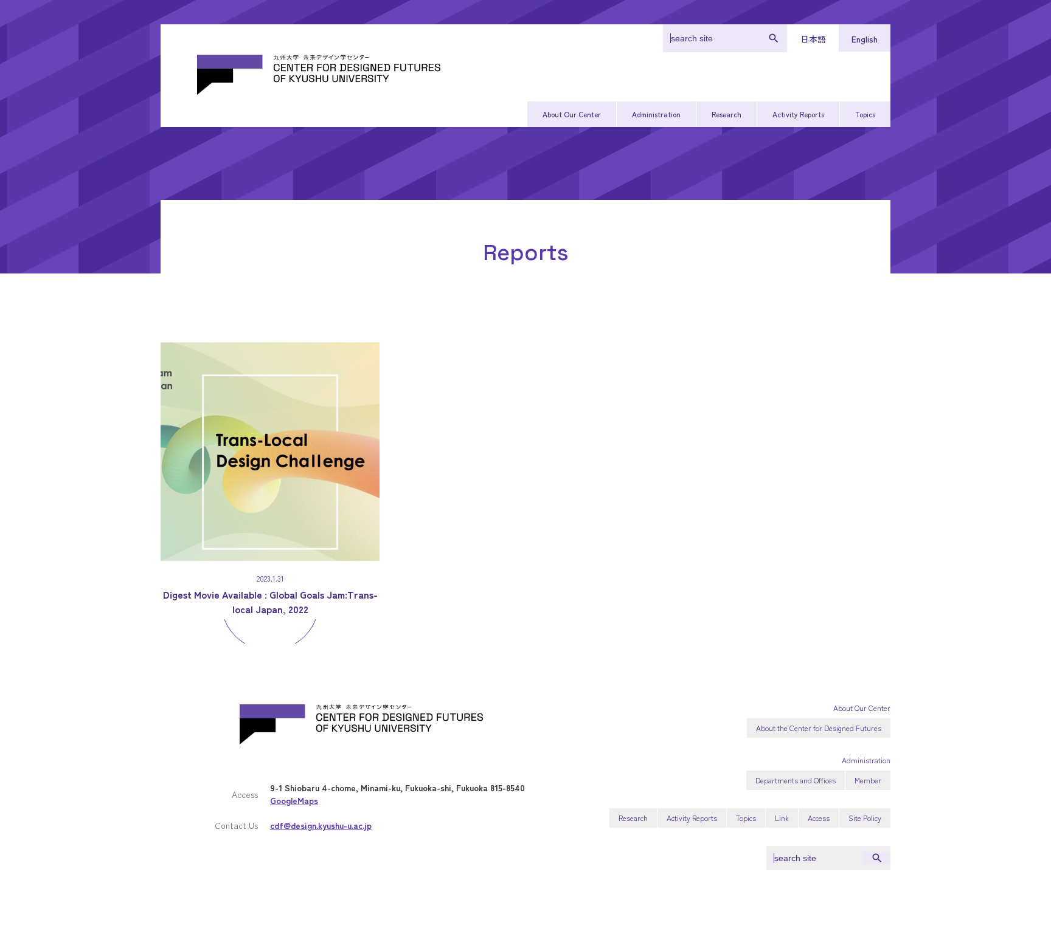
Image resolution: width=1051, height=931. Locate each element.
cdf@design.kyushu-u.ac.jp (321, 825)
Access (819, 817)
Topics (865, 114)
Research (726, 114)
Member (868, 780)
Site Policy (864, 817)
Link (782, 817)
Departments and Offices (795, 780)
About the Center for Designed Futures (818, 728)
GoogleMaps (294, 800)
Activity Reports (798, 114)
